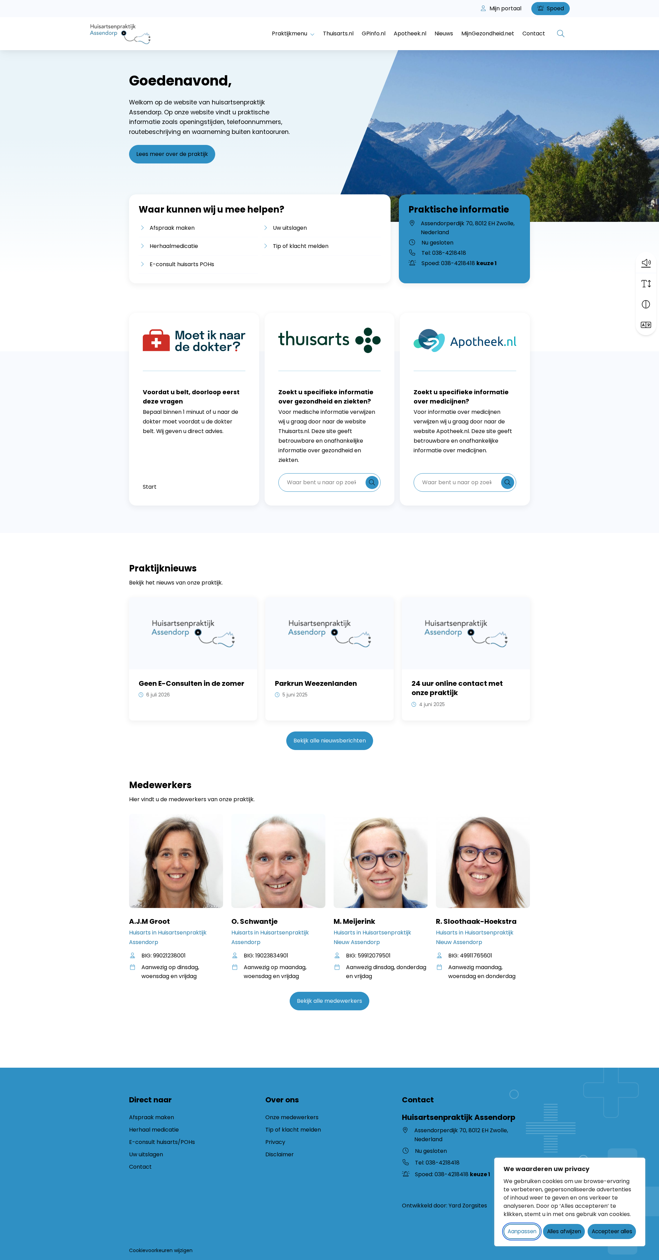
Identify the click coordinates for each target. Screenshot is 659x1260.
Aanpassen (522, 1231)
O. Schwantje (254, 921)
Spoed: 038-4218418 (459, 263)
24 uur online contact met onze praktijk (457, 688)
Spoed (554, 8)
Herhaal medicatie (154, 1130)
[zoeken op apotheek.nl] (507, 482)
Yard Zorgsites (468, 1206)
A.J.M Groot (149, 921)
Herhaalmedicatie (174, 246)
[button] (646, 262)
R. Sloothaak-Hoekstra (476, 921)
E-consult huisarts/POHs (162, 1142)
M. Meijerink (354, 921)
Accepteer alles (612, 1231)
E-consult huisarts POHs (182, 264)
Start (150, 487)
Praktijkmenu (289, 33)
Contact (533, 33)
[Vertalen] (646, 325)
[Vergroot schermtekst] (646, 283)
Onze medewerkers (292, 1117)
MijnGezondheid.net (487, 33)
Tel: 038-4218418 (443, 253)
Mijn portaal (504, 8)
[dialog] (569, 1202)
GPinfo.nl (373, 33)
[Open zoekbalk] (561, 34)
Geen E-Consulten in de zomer (191, 683)
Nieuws (444, 33)
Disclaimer (279, 1154)
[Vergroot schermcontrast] (646, 304)
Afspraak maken (172, 228)
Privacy (275, 1142)
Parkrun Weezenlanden (316, 683)
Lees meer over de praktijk (172, 154)
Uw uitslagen (290, 228)
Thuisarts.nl (338, 33)
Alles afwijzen (564, 1231)
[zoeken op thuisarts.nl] (372, 482)
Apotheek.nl (410, 33)
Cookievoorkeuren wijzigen (161, 1250)
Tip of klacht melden (300, 246)
